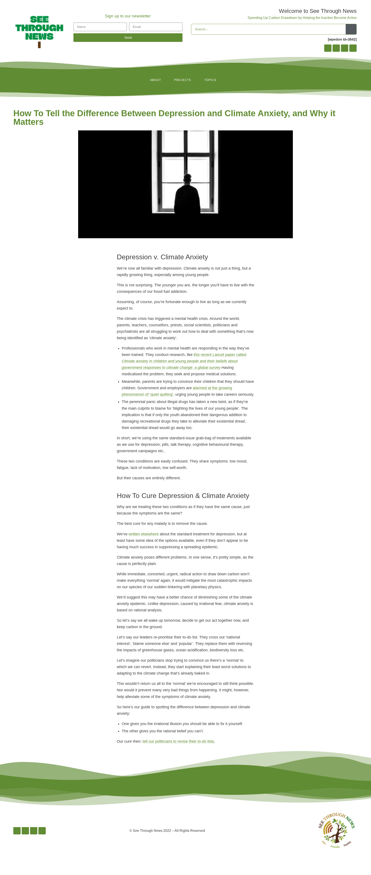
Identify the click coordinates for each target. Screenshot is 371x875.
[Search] (351, 29)
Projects (182, 80)
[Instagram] (336, 48)
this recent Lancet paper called (184, 361)
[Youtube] (353, 48)
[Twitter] (344, 48)
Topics (210, 80)
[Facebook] (327, 48)
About (155, 80)
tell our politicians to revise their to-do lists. (179, 741)
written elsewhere (144, 534)
